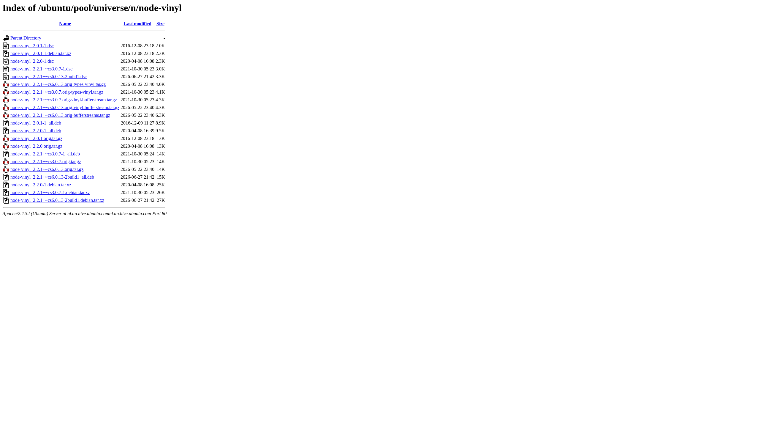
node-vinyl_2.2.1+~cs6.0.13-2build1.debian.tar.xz (57, 200)
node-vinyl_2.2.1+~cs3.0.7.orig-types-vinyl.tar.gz (56, 92)
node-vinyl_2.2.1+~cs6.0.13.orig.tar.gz (46, 169)
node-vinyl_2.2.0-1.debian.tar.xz (40, 184)
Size (160, 23)
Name (65, 23)
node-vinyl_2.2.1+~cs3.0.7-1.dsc (41, 68)
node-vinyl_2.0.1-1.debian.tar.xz (40, 53)
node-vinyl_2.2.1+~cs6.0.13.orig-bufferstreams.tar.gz (60, 115)
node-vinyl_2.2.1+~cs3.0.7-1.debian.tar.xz (50, 192)
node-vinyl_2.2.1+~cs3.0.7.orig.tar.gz (45, 161)
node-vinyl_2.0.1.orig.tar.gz (36, 138)
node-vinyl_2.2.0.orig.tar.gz (36, 146)
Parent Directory (25, 37)
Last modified (137, 23)
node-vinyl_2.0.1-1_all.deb (35, 122)
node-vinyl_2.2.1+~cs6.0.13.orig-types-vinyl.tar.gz (58, 84)
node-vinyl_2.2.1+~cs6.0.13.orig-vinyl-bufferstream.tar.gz (64, 107)
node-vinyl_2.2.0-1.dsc (32, 61)
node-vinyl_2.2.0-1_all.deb (35, 130)
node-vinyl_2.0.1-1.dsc (32, 45)
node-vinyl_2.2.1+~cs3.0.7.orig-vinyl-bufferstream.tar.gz (63, 99)
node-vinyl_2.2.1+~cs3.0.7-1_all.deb (45, 153)
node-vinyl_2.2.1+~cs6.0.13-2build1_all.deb (52, 177)
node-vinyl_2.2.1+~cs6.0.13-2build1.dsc (48, 76)
